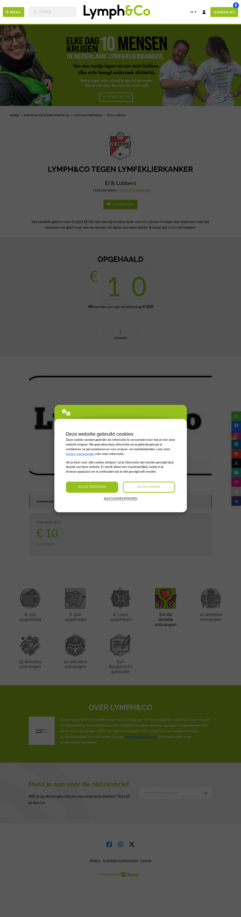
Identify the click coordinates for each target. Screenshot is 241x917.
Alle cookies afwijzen (120, 498)
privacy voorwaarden (80, 454)
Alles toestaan (92, 487)
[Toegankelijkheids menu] (236, 5)
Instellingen (149, 487)
